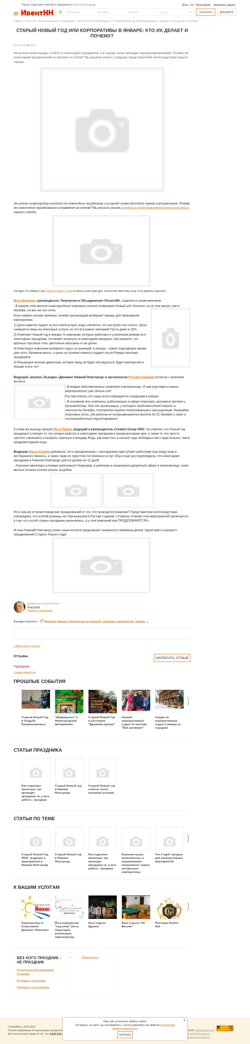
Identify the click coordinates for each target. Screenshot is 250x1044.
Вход (185, 4)
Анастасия (33, 607)
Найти (60, 12)
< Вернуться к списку (27, 645)
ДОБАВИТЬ (227, 12)
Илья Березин (25, 300)
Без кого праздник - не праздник (56, 21)
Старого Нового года (58, 290)
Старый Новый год (25, 672)
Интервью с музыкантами (33, 987)
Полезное (30, 21)
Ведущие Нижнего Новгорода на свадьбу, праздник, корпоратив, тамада (96, 621)
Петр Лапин (63, 429)
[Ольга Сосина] (128, 506)
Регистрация (203, 4)
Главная (18, 21)
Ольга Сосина (39, 451)
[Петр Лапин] (76, 506)
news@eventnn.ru (204, 1030)
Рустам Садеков (141, 377)
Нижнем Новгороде (84, 4)
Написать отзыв (172, 658)
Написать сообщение (39, 610)
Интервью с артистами (31, 980)
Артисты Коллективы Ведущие (94, 21)
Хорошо (125, 1034)
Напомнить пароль (224, 4)
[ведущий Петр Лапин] (53, 429)
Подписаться (90, 957)
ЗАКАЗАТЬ (205, 12)
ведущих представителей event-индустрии (156, 207)
